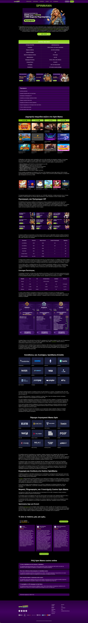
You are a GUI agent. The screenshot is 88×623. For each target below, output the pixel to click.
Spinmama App (27, 506)
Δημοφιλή (24, 120)
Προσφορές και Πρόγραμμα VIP (26, 95)
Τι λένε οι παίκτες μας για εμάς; (25, 107)
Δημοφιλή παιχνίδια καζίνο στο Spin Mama (28, 93)
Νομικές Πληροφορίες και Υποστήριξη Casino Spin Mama (30, 104)
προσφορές (54, 341)
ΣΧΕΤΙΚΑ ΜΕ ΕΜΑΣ (23, 91)
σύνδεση (21, 478)
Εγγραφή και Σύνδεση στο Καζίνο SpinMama (28, 102)
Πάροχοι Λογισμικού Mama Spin (26, 100)
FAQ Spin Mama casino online (25, 109)
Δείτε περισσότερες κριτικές (44, 553)
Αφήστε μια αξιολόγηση (64, 521)
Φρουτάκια (62, 120)
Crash (50, 120)
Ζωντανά (36, 120)
